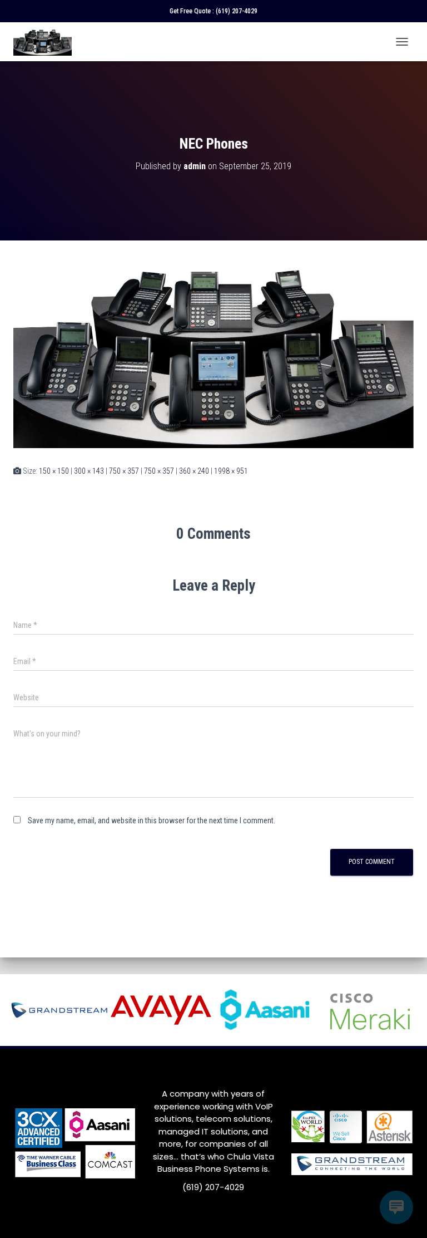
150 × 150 (54, 470)
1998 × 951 (231, 470)
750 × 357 (124, 470)
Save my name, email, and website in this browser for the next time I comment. (151, 820)
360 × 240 (194, 470)
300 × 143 (89, 470)
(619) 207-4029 (236, 11)
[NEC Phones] (213, 351)
